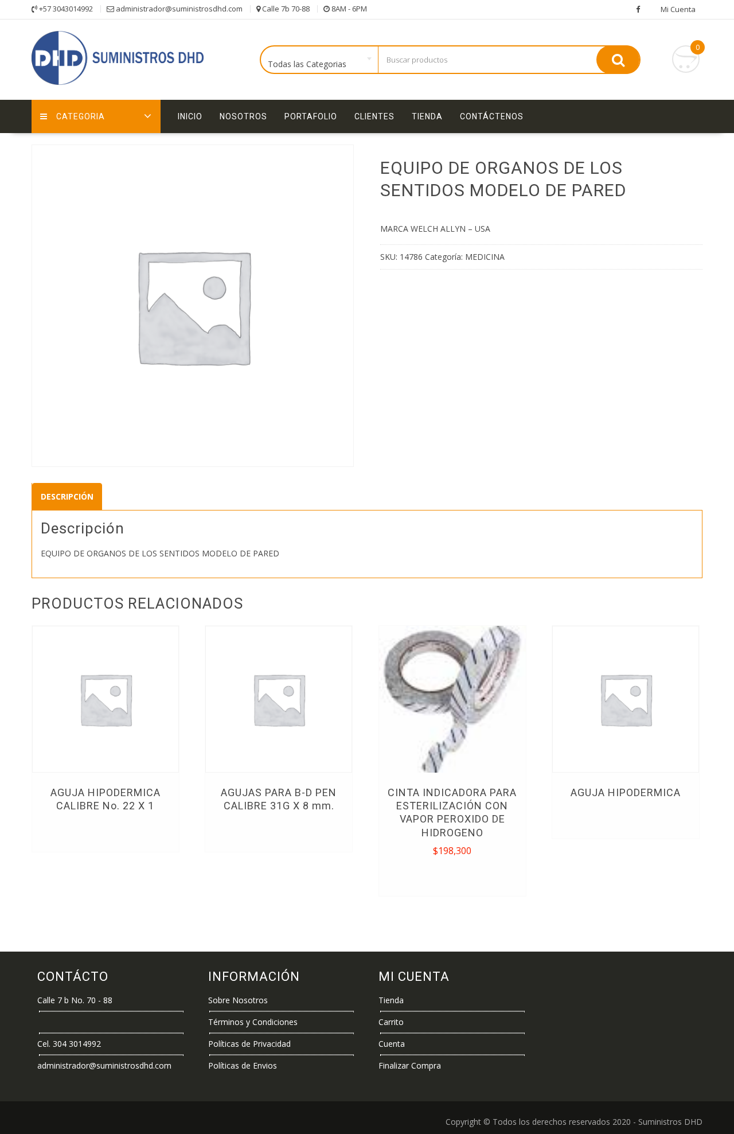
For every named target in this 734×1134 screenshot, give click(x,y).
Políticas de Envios (242, 1065)
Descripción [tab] (67, 496)
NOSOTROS (243, 116)
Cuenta (391, 1043)
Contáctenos (492, 116)
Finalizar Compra (409, 1065)
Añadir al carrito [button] (453, 876)
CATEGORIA (80, 116)
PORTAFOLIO (310, 116)
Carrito (391, 1021)
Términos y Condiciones (253, 1021)
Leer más (105, 832)
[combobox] (319, 60)
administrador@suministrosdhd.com (104, 1065)
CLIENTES (374, 116)
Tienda (427, 116)
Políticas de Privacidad (249, 1043)
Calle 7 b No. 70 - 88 (74, 1000)
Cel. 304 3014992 (69, 1043)
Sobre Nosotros (238, 1000)
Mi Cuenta (678, 9)
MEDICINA (485, 256)
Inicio (190, 116)
